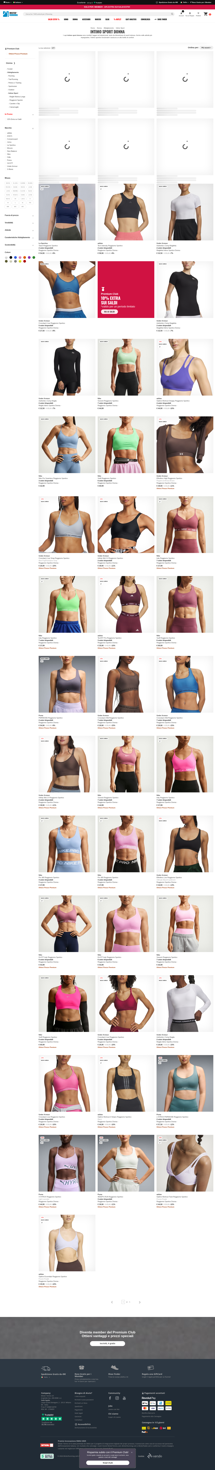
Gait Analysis (131, 19)
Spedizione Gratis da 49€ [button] (173, 2)
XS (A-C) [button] (15, 194)
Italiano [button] (18, 2)
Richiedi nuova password (84, 1400)
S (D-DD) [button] (22, 183)
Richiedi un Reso (81, 1403)
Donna (75, 19)
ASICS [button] (9, 136)
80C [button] (15, 206)
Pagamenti (79, 1410)
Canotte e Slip (15, 103)
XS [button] (15, 198)
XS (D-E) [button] (30, 183)
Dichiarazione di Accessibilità (86, 1428)
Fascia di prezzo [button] (12, 215)
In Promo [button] (9, 114)
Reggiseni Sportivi (16, 100)
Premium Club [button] (13, 49)
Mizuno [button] (10, 148)
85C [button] (23, 206)
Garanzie (78, 1416)
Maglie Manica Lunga (17, 97)
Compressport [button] (12, 139)
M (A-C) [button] (8, 198)
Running (11, 76)
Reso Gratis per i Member (201, 2)
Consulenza (145, 19)
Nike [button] (9, 154)
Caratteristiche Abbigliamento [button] (17, 237)
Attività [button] (8, 230)
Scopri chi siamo (114, 1417)
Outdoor (11, 90)
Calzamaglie (14, 107)
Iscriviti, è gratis (107, 1343)
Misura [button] (7, 178)
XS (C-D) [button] (8, 187)
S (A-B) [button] (23, 194)
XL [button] (22, 202)
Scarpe (10, 69)
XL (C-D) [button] (22, 191)
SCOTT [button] (10, 163)
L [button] (15, 202)
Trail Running (13, 79)
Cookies (141, 1456)
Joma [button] (9, 142)
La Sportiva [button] (11, 145)
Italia (46, 1377)
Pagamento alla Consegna (151, 1416)
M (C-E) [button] (8, 183)
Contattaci (78, 1420)
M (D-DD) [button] (15, 191)
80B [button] (8, 206)
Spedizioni (79, 1406)
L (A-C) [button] (23, 198)
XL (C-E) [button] (15, 183)
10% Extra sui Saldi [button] (14, 119)
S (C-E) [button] (8, 194)
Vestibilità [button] (9, 223)
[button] (7, 2)
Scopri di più (108, 1463)
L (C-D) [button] (30, 194)
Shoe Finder (162, 19)
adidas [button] (9, 133)
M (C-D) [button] (23, 187)
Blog (107, 19)
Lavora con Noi (113, 1409)
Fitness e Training (14, 83)
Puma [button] (9, 160)
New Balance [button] (12, 151)
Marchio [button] (8, 128)
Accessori (86, 19)
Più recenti (206, 48)
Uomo (66, 19)
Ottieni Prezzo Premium (17, 54)
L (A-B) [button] (30, 187)
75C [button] (30, 202)
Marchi (98, 19)
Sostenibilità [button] (10, 245)
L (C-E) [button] (8, 191)
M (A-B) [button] (15, 187)
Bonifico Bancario (148, 1413)
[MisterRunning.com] (13, 14)
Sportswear (12, 86)
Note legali (79, 1413)
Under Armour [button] (12, 166)
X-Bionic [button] (10, 169)
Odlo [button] (9, 157)
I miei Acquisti (80, 1396)
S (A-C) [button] (30, 191)
